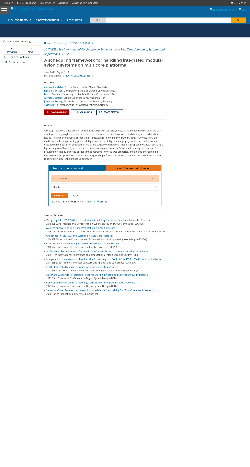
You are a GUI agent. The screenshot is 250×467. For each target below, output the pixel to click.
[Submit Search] (238, 20)
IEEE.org (8, 2)
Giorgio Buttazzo (53, 97)
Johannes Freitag (53, 101)
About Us (63, 2)
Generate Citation (109, 112)
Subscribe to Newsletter (85, 2)
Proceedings (60, 43)
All (97, 20)
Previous (12, 52)
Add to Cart (60, 195)
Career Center (47, 2)
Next (30, 52)
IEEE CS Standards (26, 2)
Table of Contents (19, 57)
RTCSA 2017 (86, 43)
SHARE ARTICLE (84, 112)
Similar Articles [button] (17, 62)
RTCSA (73, 43)
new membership (97, 201)
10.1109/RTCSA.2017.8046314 (77, 75)
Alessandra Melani (54, 87)
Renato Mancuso (53, 90)
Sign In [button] (242, 2)
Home (47, 43)
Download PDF (58, 112)
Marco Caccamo (52, 94)
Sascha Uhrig (51, 104)
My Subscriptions (19, 20)
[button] (233, 3)
